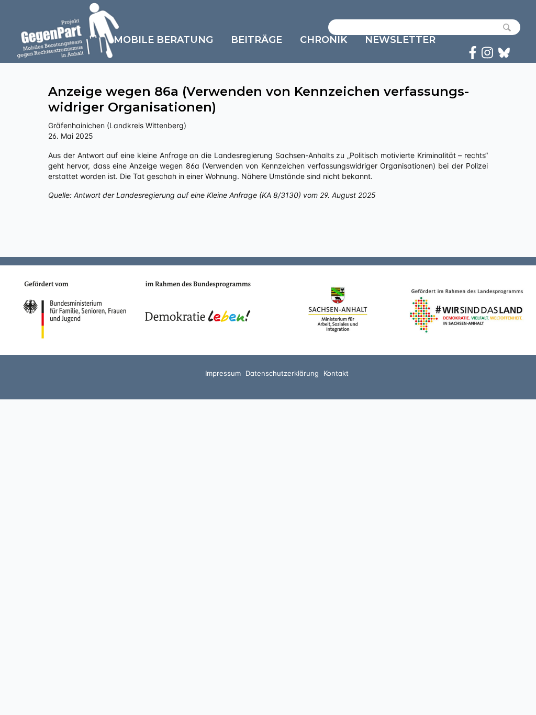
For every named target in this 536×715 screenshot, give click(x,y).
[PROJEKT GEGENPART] (68, 30)
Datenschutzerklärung (282, 373)
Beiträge (256, 40)
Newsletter (400, 40)
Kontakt (336, 373)
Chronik (323, 40)
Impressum (223, 373)
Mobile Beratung (163, 40)
